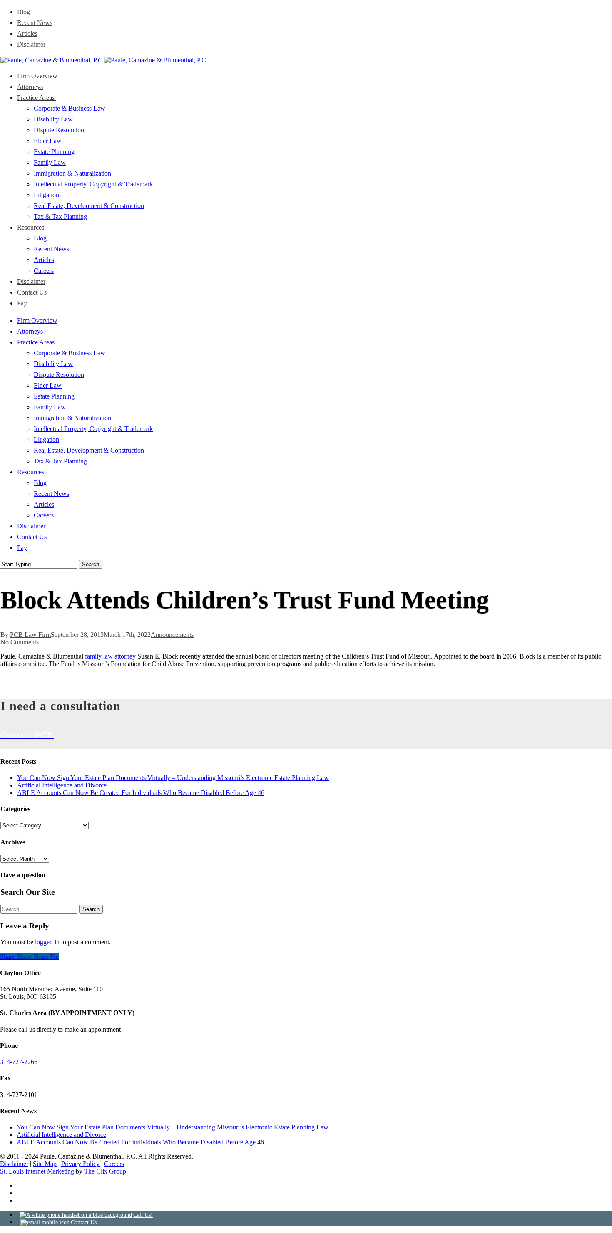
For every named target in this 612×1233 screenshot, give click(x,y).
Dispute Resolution (59, 374)
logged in (47, 942)
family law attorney (110, 656)
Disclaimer (31, 526)
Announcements (172, 634)
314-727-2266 (18, 1061)
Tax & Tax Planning (60, 461)
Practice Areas (36, 342)
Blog (40, 482)
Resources (31, 471)
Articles (44, 504)
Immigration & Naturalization (72, 417)
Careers (44, 515)
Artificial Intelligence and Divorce (62, 785)
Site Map (45, 1163)
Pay (22, 547)
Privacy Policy (80, 1163)
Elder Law (48, 385)
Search (90, 564)
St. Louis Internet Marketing (37, 1171)
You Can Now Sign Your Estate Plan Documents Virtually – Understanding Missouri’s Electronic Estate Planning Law (173, 777)
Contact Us (32, 536)
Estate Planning (54, 396)
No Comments (19, 642)
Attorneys (30, 331)
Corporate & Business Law (69, 353)
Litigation (46, 439)
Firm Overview (37, 320)
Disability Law (53, 363)
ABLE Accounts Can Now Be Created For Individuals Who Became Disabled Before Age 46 (140, 792)
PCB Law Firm (30, 634)
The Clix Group (105, 1171)
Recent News (51, 493)
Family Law (50, 407)
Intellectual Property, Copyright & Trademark (93, 428)
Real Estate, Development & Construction (89, 450)
